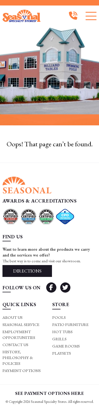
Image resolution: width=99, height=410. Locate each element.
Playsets (61, 353)
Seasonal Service (20, 324)
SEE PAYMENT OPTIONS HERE (49, 393)
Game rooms (66, 346)
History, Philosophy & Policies (17, 357)
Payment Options (21, 370)
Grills (59, 338)
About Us (12, 317)
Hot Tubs (62, 331)
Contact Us (15, 344)
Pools (59, 317)
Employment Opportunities (18, 334)
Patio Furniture (70, 324)
